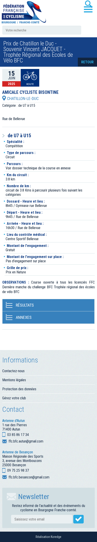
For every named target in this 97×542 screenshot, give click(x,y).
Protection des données (19, 389)
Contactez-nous (13, 371)
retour (87, 62)
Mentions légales (14, 380)
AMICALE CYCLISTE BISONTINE (30, 92)
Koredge (56, 537)
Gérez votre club (14, 398)
